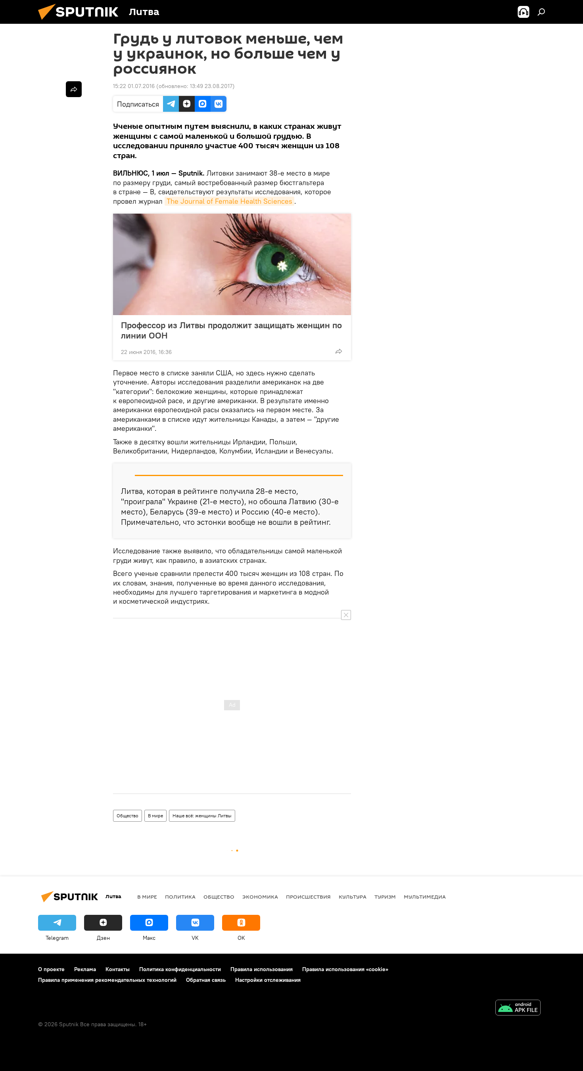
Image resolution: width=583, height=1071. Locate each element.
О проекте (51, 969)
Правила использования (261, 969)
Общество (127, 816)
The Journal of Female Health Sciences (229, 201)
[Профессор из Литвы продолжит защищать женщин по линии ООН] (232, 264)
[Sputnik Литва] (81, 21)
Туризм (385, 896)
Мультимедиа (425, 896)
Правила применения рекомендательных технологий (107, 979)
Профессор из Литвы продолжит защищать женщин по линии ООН (231, 330)
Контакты (117, 969)
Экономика (260, 896)
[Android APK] (518, 1008)
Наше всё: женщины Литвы (202, 816)
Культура (352, 896)
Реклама (85, 969)
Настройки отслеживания (268, 979)
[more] (339, 351)
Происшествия (308, 896)
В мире (155, 816)
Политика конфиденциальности (180, 969)
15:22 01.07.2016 (134, 86)
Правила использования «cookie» (345, 969)
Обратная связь (206, 979)
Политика (180, 896)
